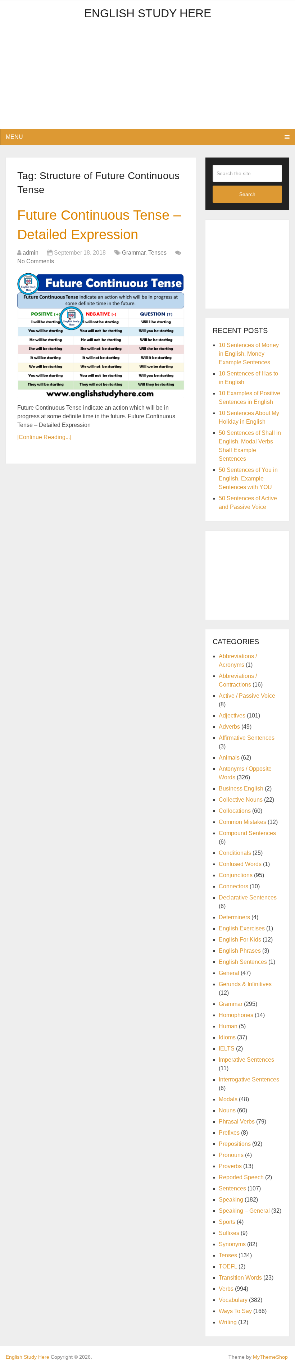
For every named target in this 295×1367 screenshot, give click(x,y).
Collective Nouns (241, 800)
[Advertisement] (147, 78)
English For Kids (240, 940)
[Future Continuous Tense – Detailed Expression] (101, 335)
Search (247, 194)
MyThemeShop (270, 1357)
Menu (14, 137)
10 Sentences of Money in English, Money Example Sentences (249, 353)
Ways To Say (235, 1311)
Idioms (227, 1037)
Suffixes (229, 1233)
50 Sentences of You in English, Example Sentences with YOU (248, 478)
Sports (227, 1222)
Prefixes (229, 1133)
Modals (228, 1099)
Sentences (232, 1188)
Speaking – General (244, 1211)
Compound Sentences (247, 833)
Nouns (227, 1110)
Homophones (236, 1015)
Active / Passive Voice (247, 696)
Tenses (157, 253)
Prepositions (235, 1144)
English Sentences (243, 962)
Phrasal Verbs (237, 1121)
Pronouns (231, 1155)
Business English (241, 788)
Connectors (233, 886)
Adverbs (229, 727)
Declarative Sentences (248, 897)
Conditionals (235, 853)
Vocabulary (233, 1300)
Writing (228, 1322)
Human (228, 1026)
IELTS (227, 1048)
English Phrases (240, 951)
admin (30, 253)
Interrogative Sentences (249, 1079)
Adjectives (232, 715)
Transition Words (240, 1278)
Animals (229, 758)
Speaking (231, 1200)
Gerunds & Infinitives (245, 984)
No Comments (35, 261)
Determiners (234, 917)
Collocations (235, 811)
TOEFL (228, 1266)
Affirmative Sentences (246, 738)
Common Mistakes (242, 822)
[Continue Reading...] (44, 437)
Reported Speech (241, 1177)
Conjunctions (236, 875)
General (229, 973)
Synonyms (232, 1244)
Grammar (133, 253)
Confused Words (240, 864)
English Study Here (147, 13)
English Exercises (242, 928)
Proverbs (230, 1166)
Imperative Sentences (246, 1060)
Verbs (226, 1289)
